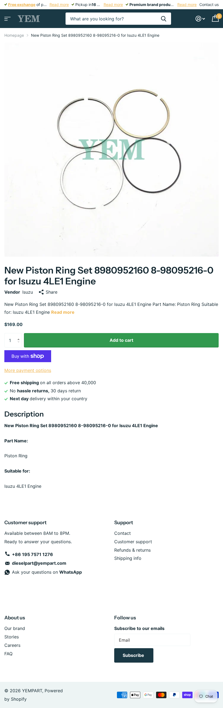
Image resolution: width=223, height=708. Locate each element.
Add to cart (121, 340)
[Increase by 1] (19, 335)
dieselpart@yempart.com (39, 563)
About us (14, 618)
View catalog (7, 17)
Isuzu (27, 292)
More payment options (27, 370)
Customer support (133, 541)
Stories (11, 636)
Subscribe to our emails (139, 628)
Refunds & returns (132, 550)
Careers (12, 645)
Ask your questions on (47, 572)
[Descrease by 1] (19, 345)
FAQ (8, 653)
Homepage (14, 35)
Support (123, 523)
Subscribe (134, 655)
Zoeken (163, 19)
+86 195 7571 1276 (32, 554)
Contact (122, 533)
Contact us (209, 4)
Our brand (14, 628)
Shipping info (127, 558)
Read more (59, 4)
